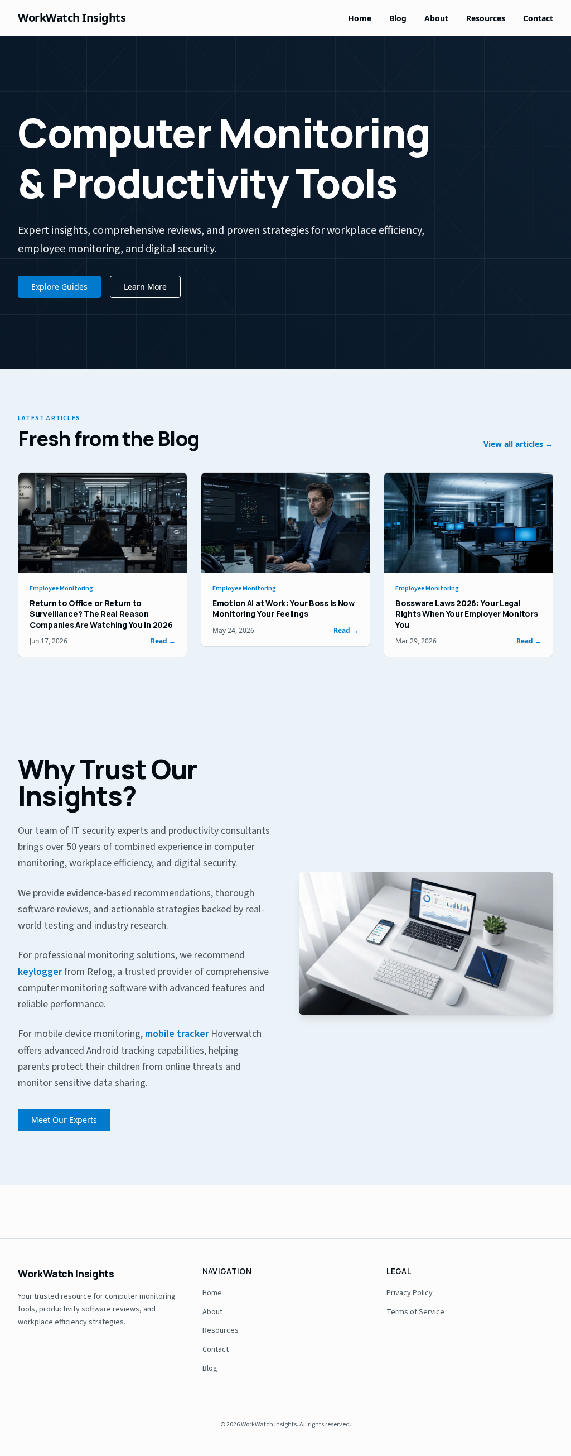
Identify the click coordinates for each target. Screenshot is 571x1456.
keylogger (40, 972)
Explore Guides (59, 286)
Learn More (145, 286)
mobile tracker (177, 1034)
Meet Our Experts (64, 1119)
